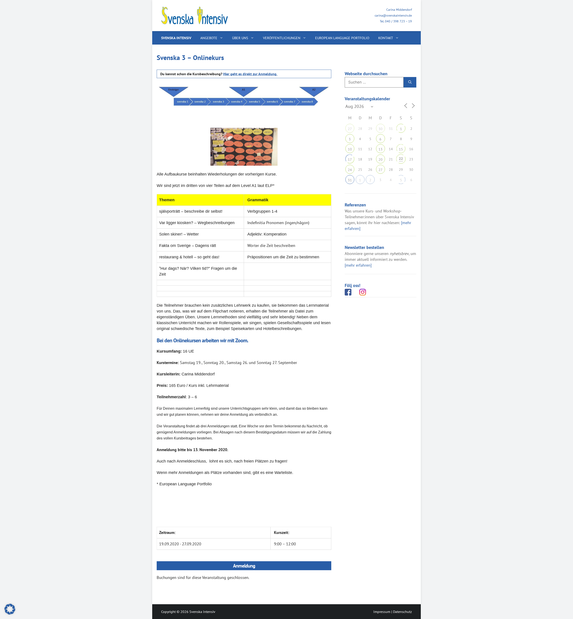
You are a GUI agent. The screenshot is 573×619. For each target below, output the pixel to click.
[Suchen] (410, 82)
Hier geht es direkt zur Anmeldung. (250, 74)
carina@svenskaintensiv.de (393, 15)
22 (401, 158)
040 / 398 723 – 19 (398, 21)
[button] (10, 609)
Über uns (240, 38)
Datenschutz (402, 611)
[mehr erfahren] (358, 265)
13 (380, 149)
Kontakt (385, 38)
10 (350, 149)
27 (350, 128)
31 (350, 180)
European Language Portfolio (342, 38)
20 (380, 159)
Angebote (208, 38)
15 (401, 149)
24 (350, 169)
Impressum (381, 611)
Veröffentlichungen (281, 38)
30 (380, 128)
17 (350, 159)
